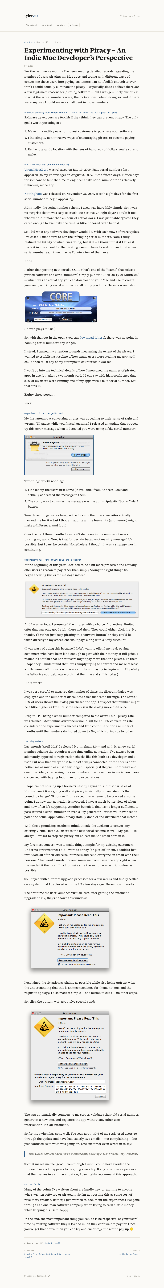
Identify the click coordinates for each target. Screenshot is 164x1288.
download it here (91, 337)
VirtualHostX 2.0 (36, 169)
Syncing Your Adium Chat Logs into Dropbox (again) (47, 1253)
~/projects (30, 25)
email (137, 1276)
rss (129, 1276)
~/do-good (46, 25)
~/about (60, 25)
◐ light (74, 25)
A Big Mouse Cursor (129, 1252)
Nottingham (33, 194)
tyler (31, 15)
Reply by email (52, 1243)
